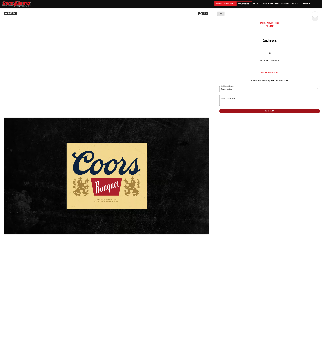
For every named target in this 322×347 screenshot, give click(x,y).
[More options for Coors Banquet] (315, 15)
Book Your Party (244, 4)
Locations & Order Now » (225, 4)
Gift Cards (285, 4)
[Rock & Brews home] (18, 4)
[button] (257, 3)
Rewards (306, 4)
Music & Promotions (271, 4)
